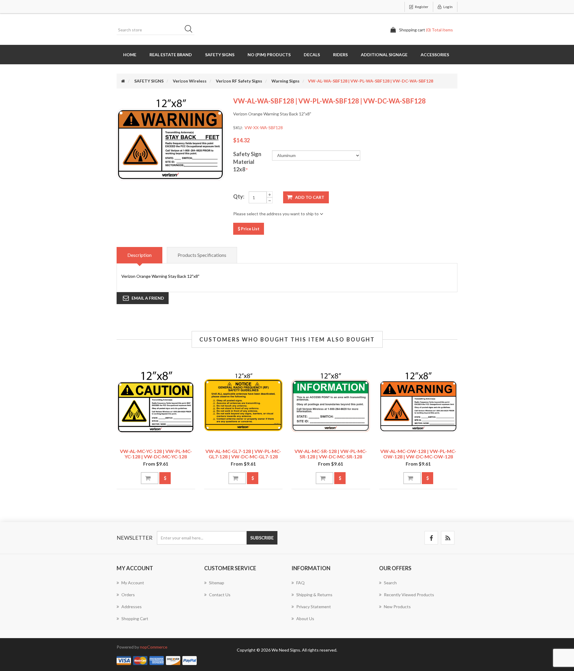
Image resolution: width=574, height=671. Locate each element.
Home (129, 54)
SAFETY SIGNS (219, 54)
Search (190, 30)
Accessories (435, 54)
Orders (128, 594)
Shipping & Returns (314, 594)
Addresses (131, 606)
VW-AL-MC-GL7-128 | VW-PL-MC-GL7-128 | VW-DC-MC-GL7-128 (243, 453)
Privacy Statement (313, 606)
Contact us (219, 594)
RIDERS (340, 54)
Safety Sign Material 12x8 (247, 162)
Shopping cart (134, 618)
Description (139, 255)
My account (132, 582)
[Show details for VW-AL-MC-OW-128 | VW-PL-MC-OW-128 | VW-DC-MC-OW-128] (418, 402)
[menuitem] (156, 586)
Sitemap (216, 582)
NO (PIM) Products (269, 54)
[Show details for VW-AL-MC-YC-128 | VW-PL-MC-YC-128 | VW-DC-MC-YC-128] (156, 402)
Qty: (238, 196)
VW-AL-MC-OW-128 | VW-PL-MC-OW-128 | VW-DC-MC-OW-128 (418, 453)
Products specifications (202, 255)
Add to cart (309, 197)
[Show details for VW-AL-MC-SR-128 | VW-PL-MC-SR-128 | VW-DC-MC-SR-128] (330, 402)
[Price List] (165, 478)
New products (397, 606)
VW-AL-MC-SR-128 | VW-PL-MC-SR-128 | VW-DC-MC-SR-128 (330, 453)
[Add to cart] (149, 478)
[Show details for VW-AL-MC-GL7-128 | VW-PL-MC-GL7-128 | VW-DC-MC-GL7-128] (243, 402)
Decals (312, 54)
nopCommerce (153, 646)
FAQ (300, 582)
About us (305, 618)
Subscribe (262, 537)
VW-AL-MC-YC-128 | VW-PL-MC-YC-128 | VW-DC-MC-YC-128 (156, 453)
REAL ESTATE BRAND (170, 54)
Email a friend (148, 298)
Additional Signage (384, 54)
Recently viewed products (409, 594)
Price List (249, 228)
